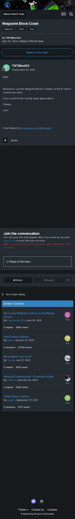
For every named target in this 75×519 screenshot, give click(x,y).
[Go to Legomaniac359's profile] (67, 315)
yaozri (10, 340)
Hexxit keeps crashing (16, 336)
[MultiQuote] (5, 140)
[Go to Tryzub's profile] (67, 358)
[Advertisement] (37, 186)
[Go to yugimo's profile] (67, 398)
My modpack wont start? (18, 356)
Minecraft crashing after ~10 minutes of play (29, 376)
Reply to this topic (37, 52)
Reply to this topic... (20, 261)
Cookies (52, 509)
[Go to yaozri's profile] (67, 338)
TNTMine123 (13, 37)
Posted (23, 69)
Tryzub (11, 360)
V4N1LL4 (11, 380)
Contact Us (38, 509)
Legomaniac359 (16, 320)
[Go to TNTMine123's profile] (6, 67)
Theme (22, 509)
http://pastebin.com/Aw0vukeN (34, 128)
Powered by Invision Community (37, 514)
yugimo (11, 400)
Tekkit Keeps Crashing (16, 396)
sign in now (9, 240)
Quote (14, 140)
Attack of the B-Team (31, 41)
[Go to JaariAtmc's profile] (67, 378)
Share (18, 280)
